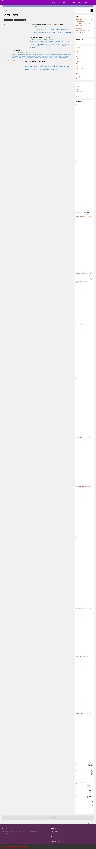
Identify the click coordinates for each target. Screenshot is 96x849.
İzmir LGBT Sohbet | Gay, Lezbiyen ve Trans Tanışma (44, 37)
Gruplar (80, 2)
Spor (77, 73)
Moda (77, 63)
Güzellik (77, 53)
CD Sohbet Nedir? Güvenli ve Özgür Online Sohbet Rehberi (48, 24)
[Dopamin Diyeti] (80, 795)
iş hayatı (77, 61)
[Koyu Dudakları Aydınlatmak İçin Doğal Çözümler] (84, 486)
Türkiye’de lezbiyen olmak (81, 43)
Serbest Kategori (80, 68)
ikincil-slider (78, 58)
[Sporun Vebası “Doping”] (82, 788)
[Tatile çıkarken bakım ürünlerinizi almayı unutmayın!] (84, 216)
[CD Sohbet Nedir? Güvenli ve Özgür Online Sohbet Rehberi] (17, 23)
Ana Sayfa (53, 2)
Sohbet (85, 2)
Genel (77, 51)
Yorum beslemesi (80, 94)
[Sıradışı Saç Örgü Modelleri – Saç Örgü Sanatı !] (84, 608)
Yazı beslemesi (79, 91)
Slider (77, 71)
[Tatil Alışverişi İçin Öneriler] (82, 273)
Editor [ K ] (35, 26)
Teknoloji (78, 76)
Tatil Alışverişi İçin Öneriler (81, 35)
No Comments (47, 26)
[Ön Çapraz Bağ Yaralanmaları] (83, 769)
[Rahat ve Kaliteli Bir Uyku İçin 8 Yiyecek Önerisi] (84, 713)
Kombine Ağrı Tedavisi (90, 765)
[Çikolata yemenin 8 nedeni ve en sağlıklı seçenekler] (84, 324)
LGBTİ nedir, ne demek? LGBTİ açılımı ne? (36, 61)
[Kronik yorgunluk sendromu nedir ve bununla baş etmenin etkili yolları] (84, 536)
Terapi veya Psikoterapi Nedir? (92, 805)
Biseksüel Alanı (54, 831)
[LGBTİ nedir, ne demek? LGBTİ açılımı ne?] (13, 60)
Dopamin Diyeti (88, 796)
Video (77, 78)
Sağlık (77, 66)
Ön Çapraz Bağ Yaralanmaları (92, 774)
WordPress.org (79, 96)
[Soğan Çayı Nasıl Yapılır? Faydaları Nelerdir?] (84, 437)
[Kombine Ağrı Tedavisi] (81, 763)
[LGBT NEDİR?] (7, 50)
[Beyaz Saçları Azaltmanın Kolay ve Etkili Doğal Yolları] (84, 656)
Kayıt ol (77, 86)
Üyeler (70, 2)
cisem (90, 43)
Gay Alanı (53, 834)
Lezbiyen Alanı (54, 838)
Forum (74, 2)
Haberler (78, 56)
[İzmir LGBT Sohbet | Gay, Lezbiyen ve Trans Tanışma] (16, 36)
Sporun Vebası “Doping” (90, 790)
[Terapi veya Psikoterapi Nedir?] (83, 799)
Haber (58, 2)
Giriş (77, 89)
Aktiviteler (64, 2)
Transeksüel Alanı (55, 841)
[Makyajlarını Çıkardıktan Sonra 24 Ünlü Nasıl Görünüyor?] (84, 377)
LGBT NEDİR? (16, 51)
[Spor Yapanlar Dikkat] (81, 782)
